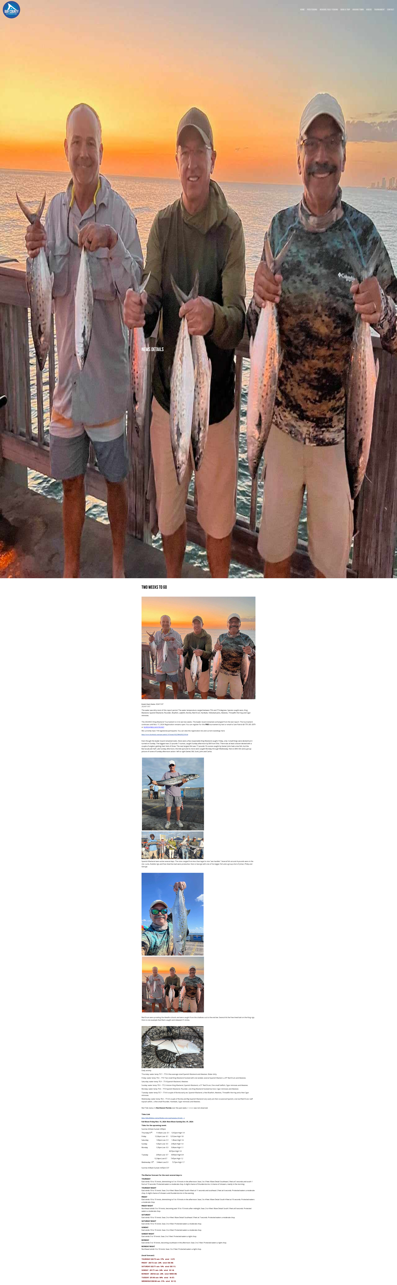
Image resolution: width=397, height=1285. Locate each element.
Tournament (379, 10)
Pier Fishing (312, 10)
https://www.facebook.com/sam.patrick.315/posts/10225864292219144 (165, 734)
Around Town (358, 10)
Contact (390, 10)
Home (302, 10)
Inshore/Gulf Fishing (329, 10)
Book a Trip (345, 10)
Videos (369, 10)
